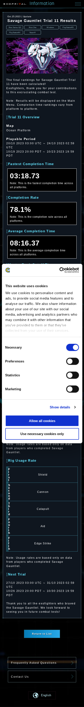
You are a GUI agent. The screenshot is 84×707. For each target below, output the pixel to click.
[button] (42, 695)
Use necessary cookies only (42, 434)
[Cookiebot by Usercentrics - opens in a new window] (60, 270)
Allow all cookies (42, 420)
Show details (60, 407)
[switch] (72, 361)
